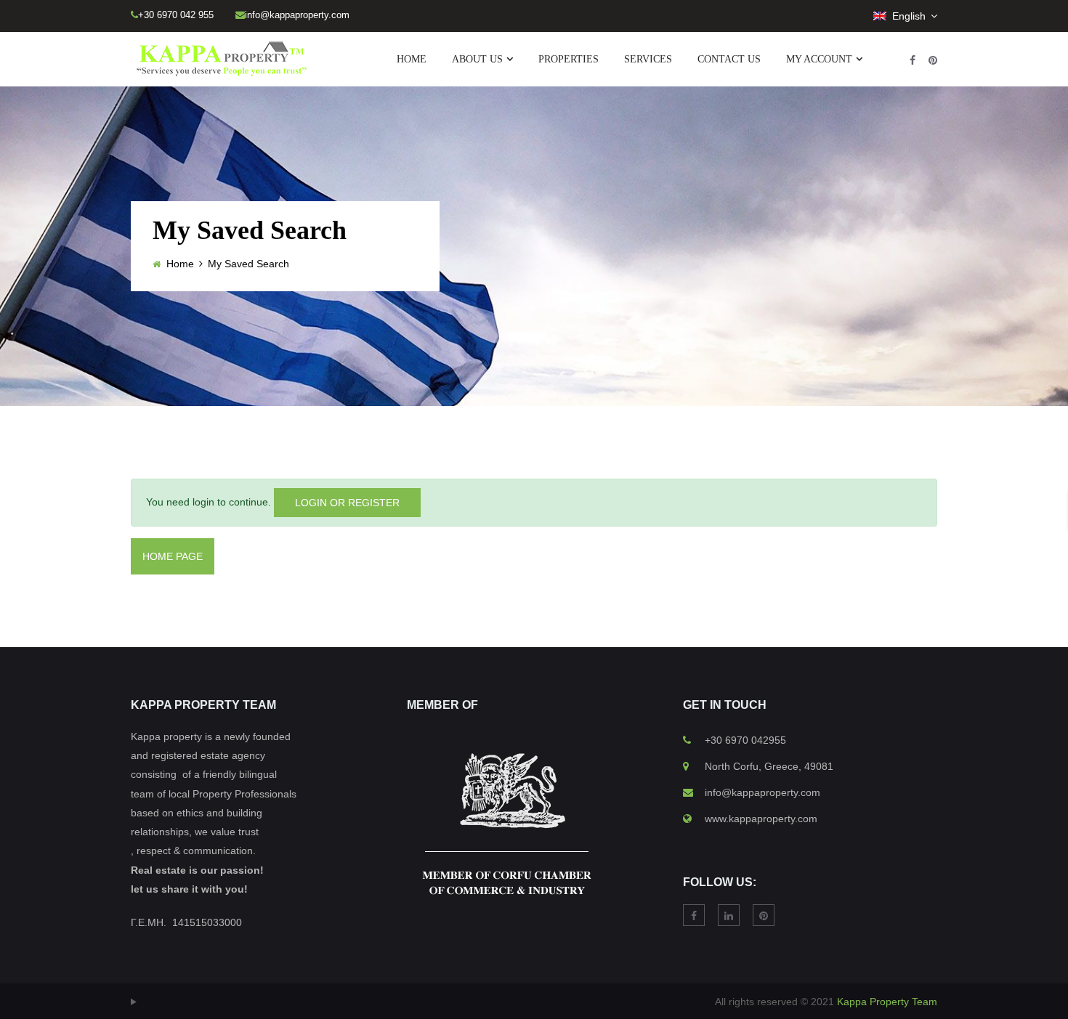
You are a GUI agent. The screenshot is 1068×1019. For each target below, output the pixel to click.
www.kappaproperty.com (761, 818)
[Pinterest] (933, 60)
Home (180, 263)
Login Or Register (347, 502)
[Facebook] (912, 60)
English (907, 16)
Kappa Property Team (887, 1001)
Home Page (172, 556)
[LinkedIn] (729, 915)
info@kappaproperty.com (762, 792)
